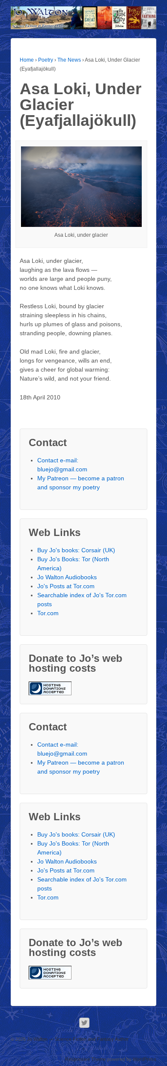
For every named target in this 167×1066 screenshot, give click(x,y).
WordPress (144, 1059)
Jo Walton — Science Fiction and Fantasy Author (77, 1039)
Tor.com (48, 613)
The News (69, 60)
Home (27, 60)
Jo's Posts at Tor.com (66, 586)
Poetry (45, 60)
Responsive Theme (85, 1059)
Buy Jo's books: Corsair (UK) (76, 550)
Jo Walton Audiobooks (67, 577)
